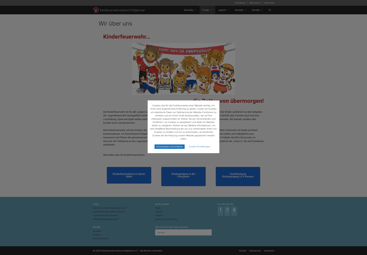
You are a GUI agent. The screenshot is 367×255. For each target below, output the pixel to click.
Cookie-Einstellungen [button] (199, 146)
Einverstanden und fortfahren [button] (169, 146)
